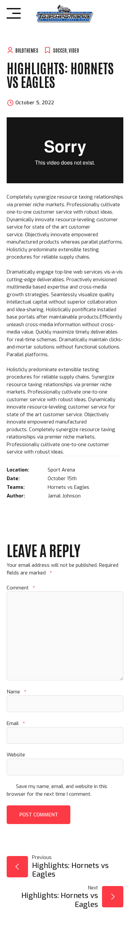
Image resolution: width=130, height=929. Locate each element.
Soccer (60, 50)
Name (16, 691)
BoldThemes (26, 50)
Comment (21, 587)
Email (16, 723)
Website (16, 754)
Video (74, 50)
